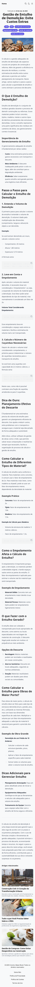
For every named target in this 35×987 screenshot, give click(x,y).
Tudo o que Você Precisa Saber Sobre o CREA (15, 919)
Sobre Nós (17, 972)
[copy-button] (31, 263)
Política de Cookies (17, 979)
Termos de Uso (17, 983)
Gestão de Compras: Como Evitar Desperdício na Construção (16, 949)
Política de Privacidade (17, 976)
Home (4, 4)
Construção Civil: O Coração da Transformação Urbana (15, 889)
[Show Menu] (32, 4)
